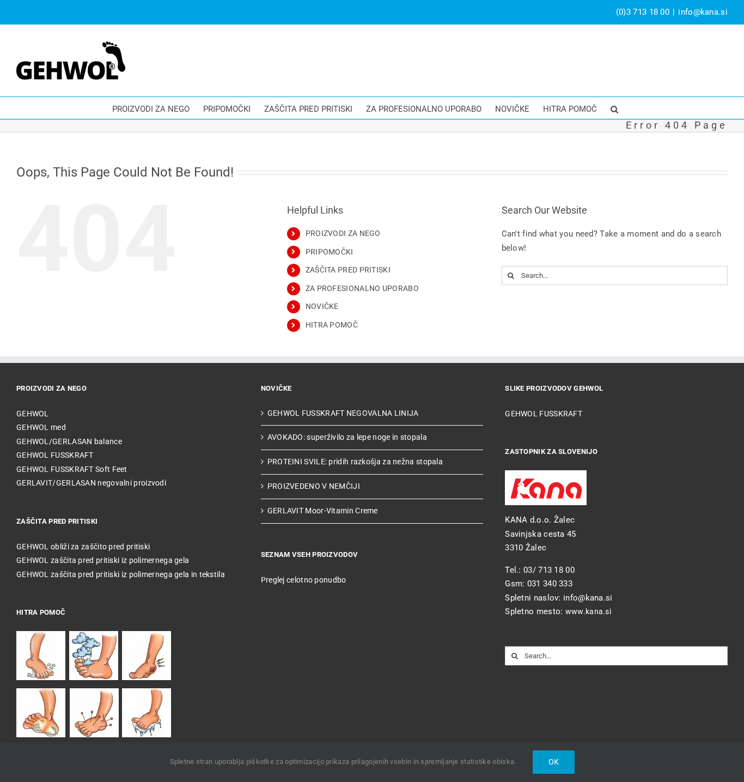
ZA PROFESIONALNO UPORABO (362, 288)
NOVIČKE (322, 306)
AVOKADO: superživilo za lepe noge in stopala (347, 437)
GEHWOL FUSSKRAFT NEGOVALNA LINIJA (343, 413)
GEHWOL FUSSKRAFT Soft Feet (71, 469)
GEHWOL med (41, 427)
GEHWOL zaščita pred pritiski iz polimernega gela (102, 560)
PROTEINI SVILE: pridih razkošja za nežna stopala (355, 461)
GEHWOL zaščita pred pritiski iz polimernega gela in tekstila (120, 574)
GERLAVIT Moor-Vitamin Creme (322, 510)
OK (553, 761)
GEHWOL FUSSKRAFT (55, 455)
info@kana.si (703, 12)
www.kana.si (588, 611)
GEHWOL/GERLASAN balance (69, 441)
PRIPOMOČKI (329, 251)
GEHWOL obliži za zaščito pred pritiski (83, 546)
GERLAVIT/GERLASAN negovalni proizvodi (91, 482)
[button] (614, 108)
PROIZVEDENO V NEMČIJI (313, 486)
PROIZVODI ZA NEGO (343, 233)
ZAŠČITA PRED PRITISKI (348, 269)
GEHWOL (32, 413)
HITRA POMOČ (332, 324)
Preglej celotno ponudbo (303, 579)
